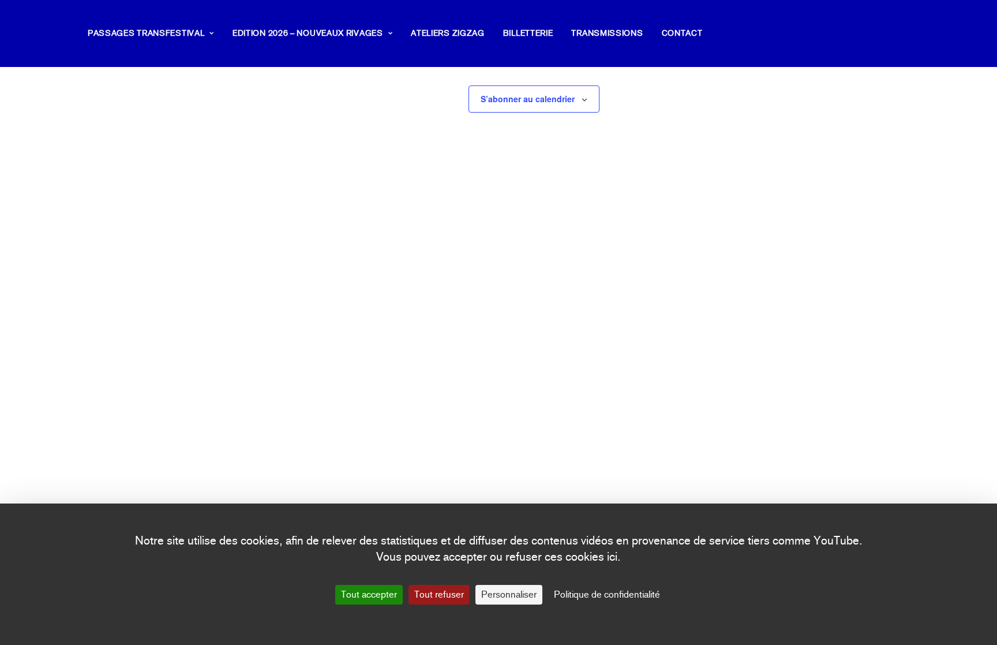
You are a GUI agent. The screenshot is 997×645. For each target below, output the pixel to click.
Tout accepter (369, 594)
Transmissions (607, 33)
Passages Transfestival (146, 33)
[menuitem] (155, 33)
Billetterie (528, 33)
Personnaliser (509, 594)
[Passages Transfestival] (44, 33)
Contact (682, 33)
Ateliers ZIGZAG (448, 33)
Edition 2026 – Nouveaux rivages (308, 33)
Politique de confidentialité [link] (607, 594)
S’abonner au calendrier (528, 99)
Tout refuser (439, 594)
